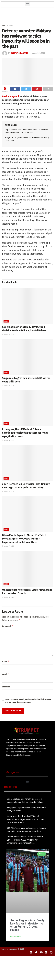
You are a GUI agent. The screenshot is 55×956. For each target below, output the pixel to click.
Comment (7, 626)
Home (4, 26)
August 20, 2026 (8, 597)
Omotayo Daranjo (19, 53)
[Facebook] (31, 952)
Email (5, 674)
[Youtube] (41, 952)
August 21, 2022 (38, 53)
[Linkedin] (46, 952)
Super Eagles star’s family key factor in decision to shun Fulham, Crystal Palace (27, 925)
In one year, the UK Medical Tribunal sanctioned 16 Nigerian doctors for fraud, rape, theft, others (25, 433)
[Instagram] (51, 952)
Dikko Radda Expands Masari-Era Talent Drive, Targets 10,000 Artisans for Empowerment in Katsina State (24, 539)
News (11, 26)
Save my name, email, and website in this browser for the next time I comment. (28, 701)
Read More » (15, 936)
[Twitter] (36, 952)
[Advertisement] (27, 15)
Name (5, 661)
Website (6, 687)
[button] (27, 4)
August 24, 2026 (8, 334)
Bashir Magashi (10, 96)
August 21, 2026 (8, 546)
